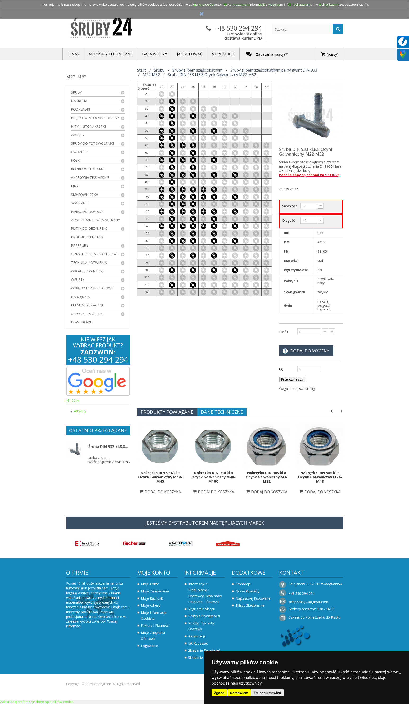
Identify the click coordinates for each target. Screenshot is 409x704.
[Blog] (402, 41)
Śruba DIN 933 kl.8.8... (108, 446)
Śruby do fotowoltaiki (92, 143)
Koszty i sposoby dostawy (201, 626)
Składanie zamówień (204, 650)
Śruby (76, 92)
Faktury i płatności (155, 625)
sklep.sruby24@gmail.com (308, 602)
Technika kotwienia (89, 262)
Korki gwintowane (88, 169)
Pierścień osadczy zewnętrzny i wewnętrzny (95, 215)
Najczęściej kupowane (253, 598)
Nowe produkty (247, 591)
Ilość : (283, 331)
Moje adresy (150, 605)
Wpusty (77, 279)
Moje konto (153, 572)
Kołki (75, 160)
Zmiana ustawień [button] (267, 693)
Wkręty (77, 135)
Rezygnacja (197, 636)
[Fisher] (134, 543)
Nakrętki (79, 101)
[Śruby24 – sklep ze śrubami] (110, 28)
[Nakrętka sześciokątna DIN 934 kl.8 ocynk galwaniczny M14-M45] (160, 446)
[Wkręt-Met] (227, 543)
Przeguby (79, 245)
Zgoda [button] (219, 693)
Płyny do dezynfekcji (90, 228)
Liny (74, 186)
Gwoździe (80, 152)
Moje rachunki (152, 598)
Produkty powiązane (167, 412)
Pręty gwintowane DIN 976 (95, 118)
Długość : (290, 220)
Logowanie (149, 645)
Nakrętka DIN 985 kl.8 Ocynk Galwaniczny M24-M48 (320, 477)
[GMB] (402, 54)
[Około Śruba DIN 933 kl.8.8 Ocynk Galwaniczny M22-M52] (75, 449)
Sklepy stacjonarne (250, 605)
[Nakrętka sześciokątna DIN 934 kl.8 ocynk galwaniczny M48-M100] (213, 446)
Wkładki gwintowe (88, 271)
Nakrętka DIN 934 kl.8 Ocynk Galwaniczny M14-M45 (160, 477)
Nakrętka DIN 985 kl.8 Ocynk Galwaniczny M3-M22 (267, 477)
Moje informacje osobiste (154, 615)
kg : (281, 369)
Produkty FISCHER (87, 237)
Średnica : (290, 206)
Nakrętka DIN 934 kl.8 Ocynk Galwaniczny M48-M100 (213, 477)
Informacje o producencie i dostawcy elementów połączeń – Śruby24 (205, 593)
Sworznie (79, 203)
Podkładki (80, 109)
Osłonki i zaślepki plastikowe (87, 317)
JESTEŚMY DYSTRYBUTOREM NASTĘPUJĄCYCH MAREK (204, 523)
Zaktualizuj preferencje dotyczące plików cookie (36, 702)
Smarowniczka (84, 194)
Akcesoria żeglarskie (90, 177)
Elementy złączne (87, 305)
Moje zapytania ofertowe (153, 635)
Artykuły (80, 411)
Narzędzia (80, 296)
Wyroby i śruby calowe (92, 288)
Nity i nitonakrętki (88, 126)
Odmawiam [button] (239, 693)
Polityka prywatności (204, 616)
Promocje (243, 584)
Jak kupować (198, 643)
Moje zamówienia (155, 591)
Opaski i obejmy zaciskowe (94, 254)
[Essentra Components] (87, 543)
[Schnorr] (181, 543)
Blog (72, 400)
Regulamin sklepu (201, 609)
